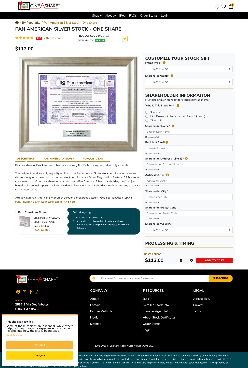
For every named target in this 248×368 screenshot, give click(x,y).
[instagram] (37, 292)
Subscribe (220, 278)
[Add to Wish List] (125, 39)
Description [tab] (26, 159)
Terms (197, 311)
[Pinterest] (17, 292)
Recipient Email (155, 142)
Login (146, 330)
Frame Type (152, 63)
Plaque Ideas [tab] (93, 159)
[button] (96, 15)
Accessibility (201, 299)
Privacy (198, 305)
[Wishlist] (224, 6)
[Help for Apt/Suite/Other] (167, 175)
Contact (95, 305)
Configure (40, 355)
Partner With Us (101, 311)
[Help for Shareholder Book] (172, 75)
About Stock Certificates (159, 317)
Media (94, 317)
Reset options (152, 254)
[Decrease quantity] (181, 260)
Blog (146, 299)
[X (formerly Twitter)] (24, 292)
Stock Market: (41, 217)
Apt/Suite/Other (155, 175)
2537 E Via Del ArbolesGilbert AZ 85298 (32, 306)
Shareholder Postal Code (160, 208)
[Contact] (217, 7)
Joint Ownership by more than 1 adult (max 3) (177, 116)
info (41, 226)
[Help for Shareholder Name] (173, 126)
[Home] (17, 23)
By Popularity (31, 23)
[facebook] (30, 292)
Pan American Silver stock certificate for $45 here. (45, 202)
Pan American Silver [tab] (59, 159)
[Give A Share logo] (39, 6)
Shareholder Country (158, 224)
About (94, 299)
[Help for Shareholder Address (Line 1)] (186, 158)
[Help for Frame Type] (164, 62)
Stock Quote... (42, 230)
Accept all (40, 344)
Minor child (156, 120)
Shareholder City (155, 191)
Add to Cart (214, 260)
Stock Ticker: (40, 222)
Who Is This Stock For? (159, 105)
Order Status (151, 324)
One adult (156, 112)
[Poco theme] (37, 280)
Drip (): (39, 226)
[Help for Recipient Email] (167, 142)
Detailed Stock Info (156, 305)
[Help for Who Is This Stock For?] (178, 105)
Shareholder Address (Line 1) (163, 159)
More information (14, 335)
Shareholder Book (156, 76)
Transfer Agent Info (156, 311)
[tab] (28, 159)
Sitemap (95, 324)
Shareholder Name (157, 126)
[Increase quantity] (191, 260)
